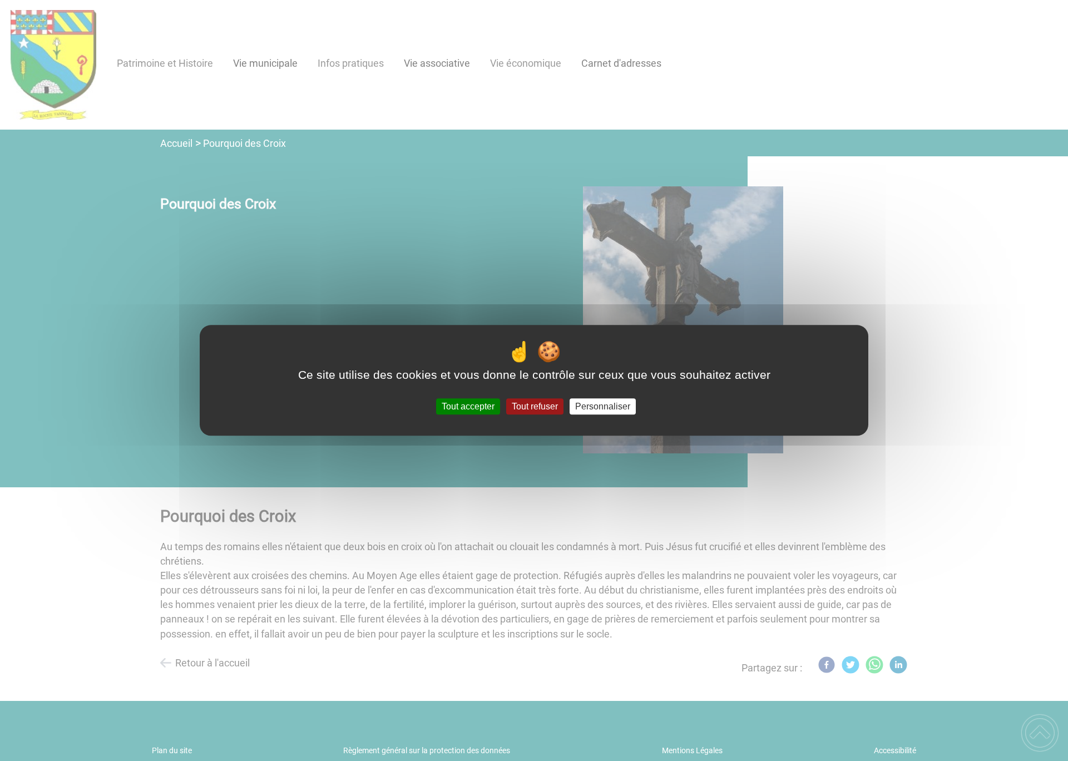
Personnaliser (602, 406)
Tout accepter (468, 406)
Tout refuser (535, 406)
